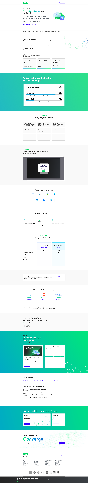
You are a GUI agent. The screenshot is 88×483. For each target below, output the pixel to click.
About (23, 460)
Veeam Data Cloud (47, 463)
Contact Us (24, 464)
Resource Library (57, 462)
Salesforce (46, 466)
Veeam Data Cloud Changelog (56, 380)
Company (49, 2)
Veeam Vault (46, 464)
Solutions (34, 2)
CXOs (46, 2)
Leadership (24, 461)
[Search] (58, 2)
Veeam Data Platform (47, 462)
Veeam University (35, 464)
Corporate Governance (25, 463)
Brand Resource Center (25, 466)
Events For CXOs (57, 461)
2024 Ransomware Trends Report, (49, 104)
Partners (42, 2)
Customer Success (36, 462)
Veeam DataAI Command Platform (48, 460)
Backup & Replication (47, 468)
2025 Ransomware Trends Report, (40, 104)
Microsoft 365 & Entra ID (47, 465)
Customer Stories (57, 465)
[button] (44, 481)
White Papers (56, 463)
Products (30, 2)
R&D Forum (35, 467)
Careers (24, 462)
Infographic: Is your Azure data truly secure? (56, 44)
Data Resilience (46, 461)
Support (34, 460)
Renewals (35, 463)
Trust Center (24, 467)
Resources (38, 2)
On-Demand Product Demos (58, 466)
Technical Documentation (36, 461)
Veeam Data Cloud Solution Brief (55, 42)
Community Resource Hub (36, 466)
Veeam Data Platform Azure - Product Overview (29, 380)
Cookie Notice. (69, 479)
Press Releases (24, 465)
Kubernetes (46, 467)
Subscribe (62, 455)
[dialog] (44, 480)
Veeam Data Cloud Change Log (37, 465)
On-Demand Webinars (57, 464)
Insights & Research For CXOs (58, 460)
